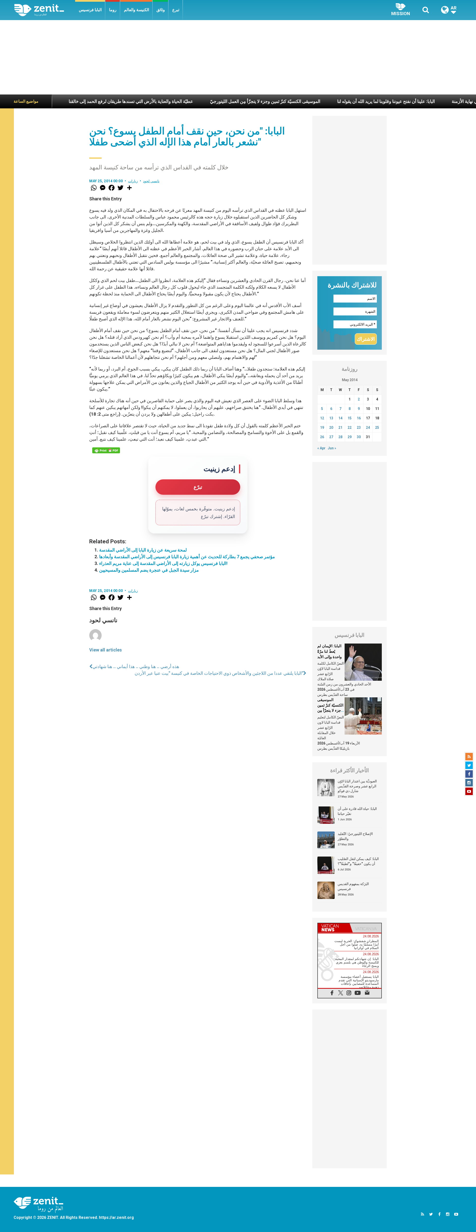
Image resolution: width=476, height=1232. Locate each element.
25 (377, 428)
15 (350, 418)
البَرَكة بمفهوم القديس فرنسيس (353, 886)
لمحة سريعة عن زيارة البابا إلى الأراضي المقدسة (143, 550)
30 (359, 437)
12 (322, 418)
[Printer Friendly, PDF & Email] (106, 450)
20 (331, 428)
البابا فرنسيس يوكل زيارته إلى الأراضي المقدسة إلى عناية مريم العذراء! (163, 563)
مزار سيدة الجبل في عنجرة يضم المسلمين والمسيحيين (149, 570)
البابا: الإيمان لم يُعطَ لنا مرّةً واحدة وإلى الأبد (329, 651)
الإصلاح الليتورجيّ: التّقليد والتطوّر (355, 836)
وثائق (160, 9)
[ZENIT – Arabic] (44, 10)
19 (322, 428)
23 (359, 428)
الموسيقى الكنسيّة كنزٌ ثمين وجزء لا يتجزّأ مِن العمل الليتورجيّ (223, 101)
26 (322, 437)
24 (368, 428)
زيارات (133, 181)
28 (340, 437)
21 (340, 428)
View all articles (105, 649)
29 (350, 437)
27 (331, 437)
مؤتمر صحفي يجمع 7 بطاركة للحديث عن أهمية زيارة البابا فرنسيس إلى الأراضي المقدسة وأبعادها (187, 556)
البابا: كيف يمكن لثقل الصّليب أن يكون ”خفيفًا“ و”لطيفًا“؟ (358, 861)
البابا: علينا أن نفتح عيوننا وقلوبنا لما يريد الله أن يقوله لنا (344, 101)
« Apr (321, 448)
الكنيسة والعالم (136, 9)
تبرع (175, 9)
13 (331, 418)
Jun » (332, 448)
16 (359, 418)
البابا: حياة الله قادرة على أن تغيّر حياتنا (357, 811)
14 (340, 418)
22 (350, 428)
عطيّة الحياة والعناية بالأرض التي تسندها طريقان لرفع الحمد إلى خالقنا (89, 101)
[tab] (334, 927)
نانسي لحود (151, 181)
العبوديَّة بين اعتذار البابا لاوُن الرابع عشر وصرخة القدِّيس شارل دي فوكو (357, 786)
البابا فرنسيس (90, 9)
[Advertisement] (238, 57)
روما (113, 9)
